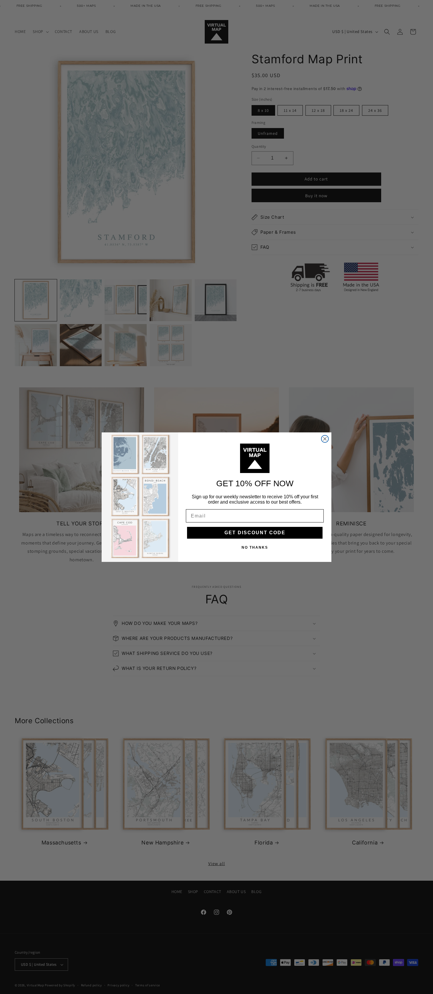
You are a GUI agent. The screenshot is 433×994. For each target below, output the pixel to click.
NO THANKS (255, 547)
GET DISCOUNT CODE (254, 532)
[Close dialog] (324, 438)
